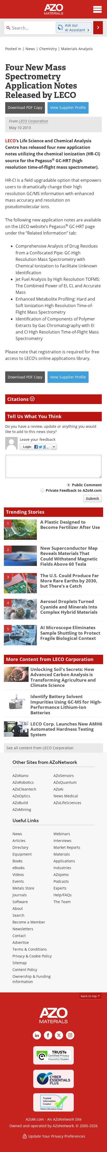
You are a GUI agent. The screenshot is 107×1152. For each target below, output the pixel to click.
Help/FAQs (63, 894)
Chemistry (48, 48)
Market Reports (67, 847)
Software (20, 901)
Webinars (62, 833)
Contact (19, 935)
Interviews (62, 840)
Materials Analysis (77, 48)
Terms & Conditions (29, 949)
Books (17, 860)
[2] (20, 555)
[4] (20, 608)
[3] (20, 582)
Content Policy (24, 969)
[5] (20, 635)
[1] (20, 529)
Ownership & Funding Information (31, 979)
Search (18, 915)
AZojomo (61, 874)
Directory (20, 847)
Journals (19, 894)
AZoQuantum (65, 782)
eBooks (18, 867)
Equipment (22, 854)
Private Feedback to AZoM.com (74, 490)
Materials (62, 854)
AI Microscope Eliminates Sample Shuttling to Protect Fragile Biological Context (70, 632)
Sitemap (19, 962)
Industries (62, 867)
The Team (62, 901)
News (30, 48)
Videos (18, 874)
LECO (10, 141)
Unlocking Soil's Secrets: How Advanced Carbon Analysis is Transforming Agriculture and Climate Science (63, 677)
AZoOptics (21, 795)
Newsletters (22, 928)
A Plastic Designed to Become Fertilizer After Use (70, 524)
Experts (60, 888)
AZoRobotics (23, 782)
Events (18, 881)
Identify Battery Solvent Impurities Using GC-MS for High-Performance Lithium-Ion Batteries (66, 704)
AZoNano (20, 775)
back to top (89, 996)
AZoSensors (64, 775)
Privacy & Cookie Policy (32, 956)
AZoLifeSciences (67, 802)
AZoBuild (20, 802)
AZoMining (21, 809)
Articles (18, 840)
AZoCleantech (24, 789)
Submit (92, 498)
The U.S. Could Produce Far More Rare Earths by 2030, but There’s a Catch (69, 580)
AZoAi (58, 789)
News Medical (66, 795)
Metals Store (23, 888)
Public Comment (87, 484)
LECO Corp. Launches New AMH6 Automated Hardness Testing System (66, 729)
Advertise (20, 942)
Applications (64, 860)
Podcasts (61, 881)
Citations (18, 399)
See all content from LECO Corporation (39, 747)
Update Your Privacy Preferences (56, 1136)
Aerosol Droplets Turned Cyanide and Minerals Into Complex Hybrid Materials (68, 606)
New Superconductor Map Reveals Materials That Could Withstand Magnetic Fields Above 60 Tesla (69, 556)
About (17, 908)
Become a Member (28, 922)
